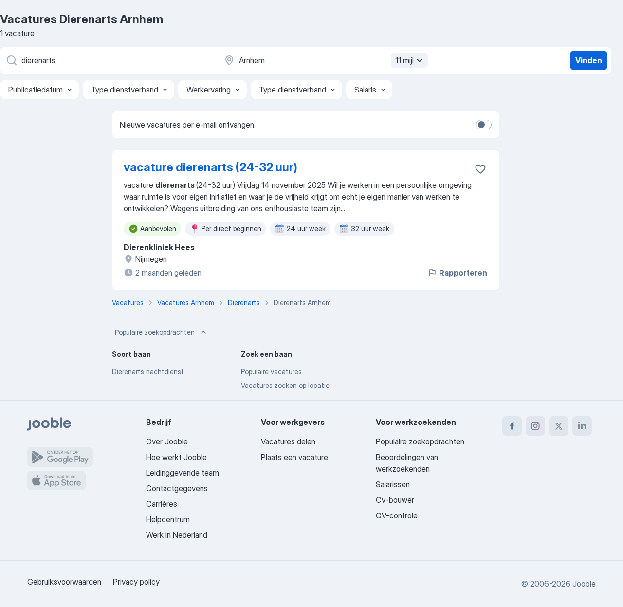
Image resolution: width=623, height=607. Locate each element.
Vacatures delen (288, 441)
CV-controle (397, 515)
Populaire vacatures (271, 372)
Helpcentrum (168, 519)
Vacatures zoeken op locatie (285, 385)
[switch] (484, 124)
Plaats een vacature (294, 457)
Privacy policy (136, 582)
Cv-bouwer (395, 500)
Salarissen (393, 484)
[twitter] (558, 426)
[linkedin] (582, 426)
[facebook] (512, 426)
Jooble (584, 584)
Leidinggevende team (182, 473)
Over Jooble (167, 441)
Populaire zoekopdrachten (155, 332)
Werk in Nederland (176, 535)
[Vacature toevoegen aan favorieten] (480, 169)
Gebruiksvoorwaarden (64, 582)
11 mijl (404, 60)
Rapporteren (463, 272)
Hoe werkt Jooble (176, 457)
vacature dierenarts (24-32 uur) (210, 167)
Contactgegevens (177, 488)
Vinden (588, 60)
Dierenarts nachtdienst (148, 372)
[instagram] (535, 426)
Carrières (161, 504)
